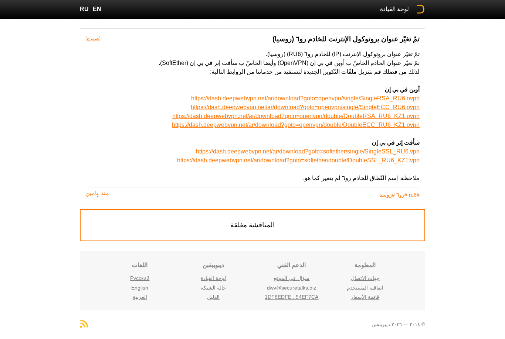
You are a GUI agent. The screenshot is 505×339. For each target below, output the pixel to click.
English (139, 288)
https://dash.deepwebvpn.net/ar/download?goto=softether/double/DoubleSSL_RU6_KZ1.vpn (298, 160)
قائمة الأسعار (365, 297)
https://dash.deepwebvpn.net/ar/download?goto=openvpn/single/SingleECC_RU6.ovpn (305, 107)
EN (97, 9)
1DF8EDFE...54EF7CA (291, 297)
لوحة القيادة (394, 9)
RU (84, 9)
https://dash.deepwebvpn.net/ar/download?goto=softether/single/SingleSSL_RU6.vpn (308, 151)
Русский (139, 278)
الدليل (213, 297)
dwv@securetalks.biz (291, 288)
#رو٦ (401, 195)
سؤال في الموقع (291, 278)
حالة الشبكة (213, 288)
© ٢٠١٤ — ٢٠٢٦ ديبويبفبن (398, 324)
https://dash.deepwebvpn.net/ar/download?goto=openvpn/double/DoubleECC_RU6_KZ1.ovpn (296, 125)
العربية (140, 297)
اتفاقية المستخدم (365, 288)
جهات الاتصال (365, 278)
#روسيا (387, 195)
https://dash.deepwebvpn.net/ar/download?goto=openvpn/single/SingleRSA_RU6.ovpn (305, 98)
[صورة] (93, 38)
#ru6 (414, 195)
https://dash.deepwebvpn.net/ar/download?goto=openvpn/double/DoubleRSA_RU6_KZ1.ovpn (296, 116)
